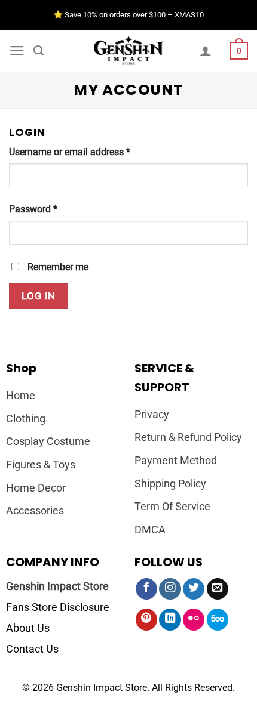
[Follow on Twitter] (193, 589)
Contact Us (32, 649)
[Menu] (17, 50)
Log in (38, 296)
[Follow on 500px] (217, 620)
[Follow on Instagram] (169, 589)
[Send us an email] (217, 589)
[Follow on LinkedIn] (169, 620)
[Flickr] (193, 620)
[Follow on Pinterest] (146, 620)
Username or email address (69, 152)
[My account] (206, 51)
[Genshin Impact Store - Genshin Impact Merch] (128, 51)
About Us (28, 628)
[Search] (38, 51)
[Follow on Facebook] (146, 589)
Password (33, 209)
